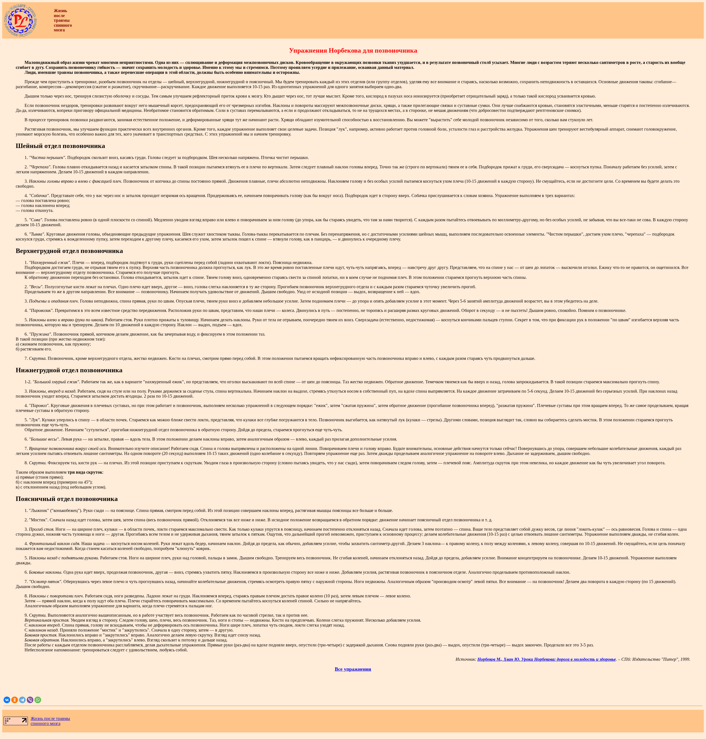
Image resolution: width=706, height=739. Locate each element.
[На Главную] (20, 35)
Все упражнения (353, 669)
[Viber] (30, 700)
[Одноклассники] (14, 700)
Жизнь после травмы (50, 718)
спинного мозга (45, 723)
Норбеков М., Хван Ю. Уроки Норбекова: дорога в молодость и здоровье (546, 659)
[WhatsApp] (37, 700)
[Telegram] (22, 700)
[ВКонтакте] (7, 700)
